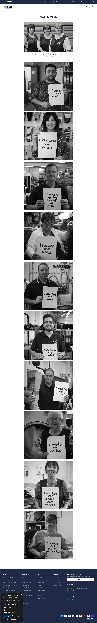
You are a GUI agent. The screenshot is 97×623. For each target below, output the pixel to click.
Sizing (70, 7)
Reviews (40, 595)
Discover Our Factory (43, 580)
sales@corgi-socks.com (76, 590)
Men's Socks (27, 7)
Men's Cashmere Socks (9, 587)
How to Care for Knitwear (27, 595)
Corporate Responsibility (43, 598)
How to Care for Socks (26, 593)
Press (39, 600)
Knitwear (54, 7)
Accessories (63, 7)
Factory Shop (41, 582)
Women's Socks (37, 7)
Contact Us (24, 577)
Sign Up (80, 579)
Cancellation (24, 606)
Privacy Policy (24, 600)
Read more (12, 601)
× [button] (21, 594)
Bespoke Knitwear (25, 585)
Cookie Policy (57, 582)
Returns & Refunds (26, 582)
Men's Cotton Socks (8, 577)
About (76, 7)
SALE (20, 7)
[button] (14, 2)
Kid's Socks (46, 7)
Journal (39, 585)
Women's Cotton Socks (8, 580)
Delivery (23, 580)
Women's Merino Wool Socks (10, 585)
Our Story (40, 577)
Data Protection (25, 603)
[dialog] (12, 607)
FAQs (22, 598)
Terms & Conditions (58, 577)
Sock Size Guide (25, 587)
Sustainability (41, 593)
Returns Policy (57, 585)
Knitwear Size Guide (26, 590)
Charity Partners (41, 590)
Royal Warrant (41, 587)
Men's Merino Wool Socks (9, 582)
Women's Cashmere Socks (9, 590)
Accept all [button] (7, 616)
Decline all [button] (17, 616)
